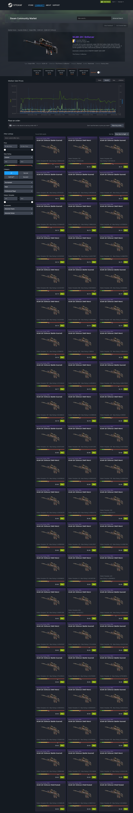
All (11, 173)
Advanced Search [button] (118, 18)
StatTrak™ (11, 177)
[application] (66, 100)
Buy (62, 166)
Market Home (12, 30)
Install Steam (107, 1)
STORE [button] (30, 5)
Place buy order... (117, 125)
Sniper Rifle (32, 30)
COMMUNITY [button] (39, 5)
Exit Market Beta (121, 25)
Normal (26, 173)
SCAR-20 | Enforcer (50, 30)
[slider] (5, 150)
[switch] (99, 72)
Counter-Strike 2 (23, 30)
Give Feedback (108, 25)
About (48, 5)
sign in (113, 1)
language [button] (120, 1)
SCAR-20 (40, 30)
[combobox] (94, 18)
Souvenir (25, 177)
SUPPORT (56, 5)
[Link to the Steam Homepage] (16, 5)
